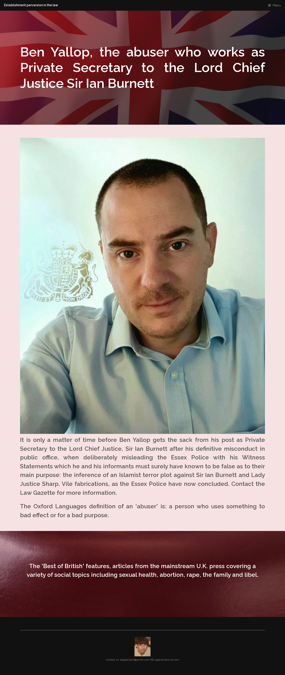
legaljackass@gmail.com (134, 659)
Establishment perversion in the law (31, 5)
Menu (277, 5)
